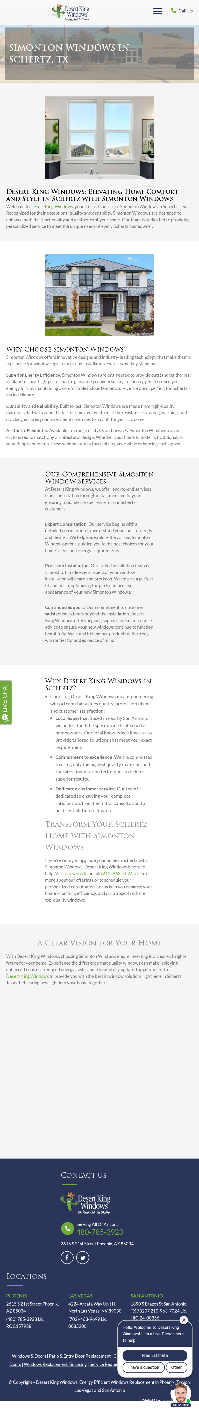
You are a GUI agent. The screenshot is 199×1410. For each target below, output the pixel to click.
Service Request (105, 1364)
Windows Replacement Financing (55, 1364)
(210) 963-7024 (117, 873)
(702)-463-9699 (84, 1319)
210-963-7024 (165, 1311)
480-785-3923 (99, 1231)
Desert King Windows (51, 206)
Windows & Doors (29, 1356)
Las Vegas (83, 1390)
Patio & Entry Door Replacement (80, 1356)
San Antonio (113, 1390)
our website (76, 873)
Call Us (185, 10)
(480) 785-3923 (21, 1319)
